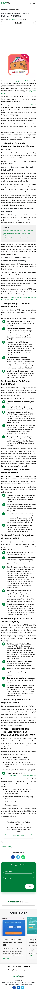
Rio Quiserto (13, 19)
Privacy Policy (12, 970)
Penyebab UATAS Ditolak (19, 297)
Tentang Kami (17, 966)
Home (8, 966)
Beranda (4, 10)
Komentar (18, 948)
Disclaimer (27, 966)
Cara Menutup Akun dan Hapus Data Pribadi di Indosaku (18, 230)
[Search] (31, 3)
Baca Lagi (6, 958)
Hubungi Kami (24, 970)
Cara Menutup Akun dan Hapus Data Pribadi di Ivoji (16, 238)
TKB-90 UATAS (12, 300)
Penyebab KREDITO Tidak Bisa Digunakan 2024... (12, 942)
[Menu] (34, 3)
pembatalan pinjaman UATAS (23, 105)
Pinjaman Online (14, 10)
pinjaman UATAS (22, 81)
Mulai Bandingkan (18, 835)
